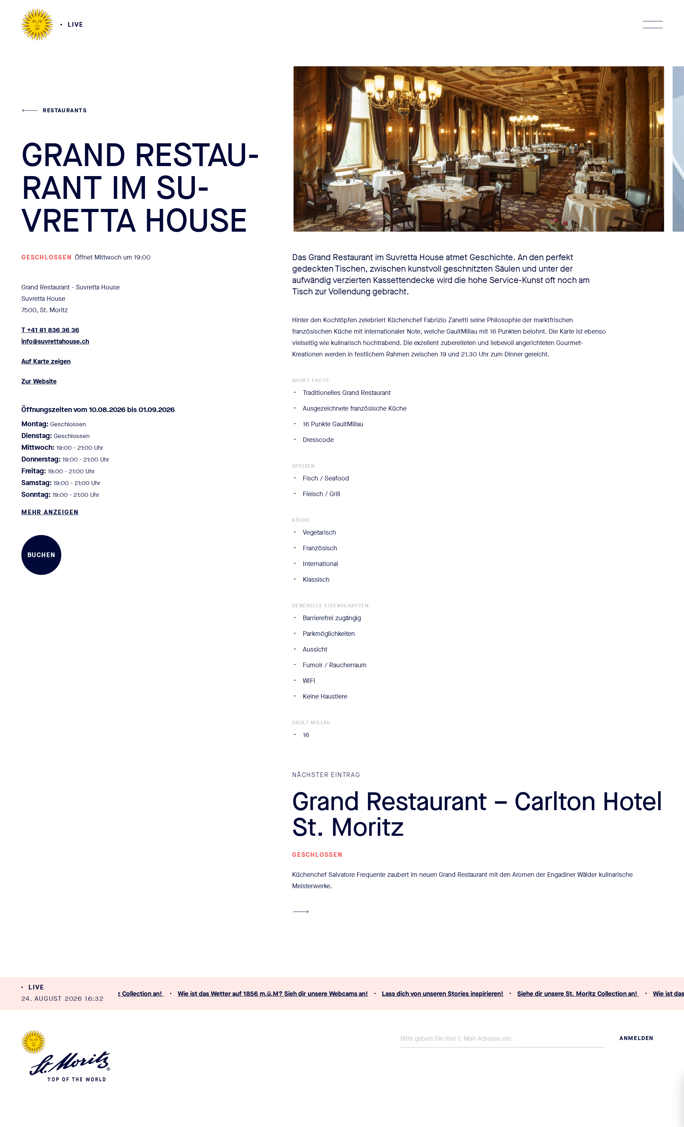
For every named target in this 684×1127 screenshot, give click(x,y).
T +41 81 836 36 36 (50, 330)
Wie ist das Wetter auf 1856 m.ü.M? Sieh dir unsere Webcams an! (268, 993)
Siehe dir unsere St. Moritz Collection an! (573, 993)
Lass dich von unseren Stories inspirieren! (438, 993)
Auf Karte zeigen (46, 361)
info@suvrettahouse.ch (55, 341)
